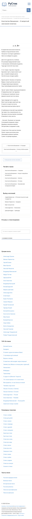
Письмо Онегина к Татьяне (10, 391)
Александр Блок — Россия (10, 394)
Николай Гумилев (8, 329)
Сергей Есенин (7, 262)
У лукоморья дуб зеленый (10, 355)
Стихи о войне (7, 457)
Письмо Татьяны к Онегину (11, 388)
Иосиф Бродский (8, 286)
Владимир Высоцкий (9, 283)
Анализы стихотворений (7, 506)
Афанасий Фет (7, 277)
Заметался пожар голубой (10, 404)
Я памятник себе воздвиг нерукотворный (14, 361)
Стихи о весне (7, 445)
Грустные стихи (7, 436)
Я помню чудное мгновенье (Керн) (13, 352)
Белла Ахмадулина (8, 326)
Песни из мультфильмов (10, 489)
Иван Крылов (7, 265)
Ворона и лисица (8, 358)
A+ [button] (18, 45)
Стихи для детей (7, 418)
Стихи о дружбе (7, 427)
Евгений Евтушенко (8, 311)
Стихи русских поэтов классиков (12, 159)
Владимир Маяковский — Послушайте (14, 401)
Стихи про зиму (7, 442)
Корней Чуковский (8, 305)
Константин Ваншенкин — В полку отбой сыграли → (16, 150)
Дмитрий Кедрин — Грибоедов (12, 210)
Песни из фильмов (8, 492)
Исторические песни (9, 483)
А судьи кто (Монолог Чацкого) (12, 376)
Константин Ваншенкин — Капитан (13, 178)
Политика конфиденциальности (9, 515)
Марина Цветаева (8, 289)
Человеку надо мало (9, 385)
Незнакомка (6, 367)
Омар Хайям (6, 323)
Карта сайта (21, 515)
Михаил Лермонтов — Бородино (13, 201)
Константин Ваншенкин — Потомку (13, 181)
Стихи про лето (7, 448)
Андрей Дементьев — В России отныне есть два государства (16, 198)
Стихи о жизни (7, 421)
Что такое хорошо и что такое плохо (13, 379)
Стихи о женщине (8, 430)
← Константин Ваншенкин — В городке (16, 145)
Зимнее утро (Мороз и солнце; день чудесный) (16, 364)
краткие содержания (20, 506)
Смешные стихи (7, 451)
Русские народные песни (10, 477)
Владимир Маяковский (9, 271)
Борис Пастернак (8, 299)
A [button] (13, 46)
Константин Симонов (9, 314)
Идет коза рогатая (9, 204)
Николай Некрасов (8, 268)
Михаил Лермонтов (8, 259)
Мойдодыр (6, 370)
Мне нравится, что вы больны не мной (14, 382)
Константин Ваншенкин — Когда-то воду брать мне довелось (16, 174)
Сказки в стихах (7, 466)
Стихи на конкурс (8, 463)
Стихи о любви (7, 415)
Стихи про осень (7, 439)
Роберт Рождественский (10, 335)
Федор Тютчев (7, 274)
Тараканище (6, 373)
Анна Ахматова (7, 280)
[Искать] (29, 10)
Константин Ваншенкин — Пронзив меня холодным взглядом (15, 184)
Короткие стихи (7, 433)
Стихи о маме (7, 454)
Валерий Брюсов (8, 320)
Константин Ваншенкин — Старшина (14, 170)
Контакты (21, 513)
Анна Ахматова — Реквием (10, 397)
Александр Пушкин (8, 256)
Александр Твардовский (10, 332)
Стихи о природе (8, 424)
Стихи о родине (7, 460)
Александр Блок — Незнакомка (12, 207)
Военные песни (7, 480)
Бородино (6, 349)
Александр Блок (7, 292)
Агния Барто (6, 295)
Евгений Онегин (7, 346)
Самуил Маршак (8, 302)
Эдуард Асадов (7, 308)
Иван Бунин (6, 317)
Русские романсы (8, 486)
